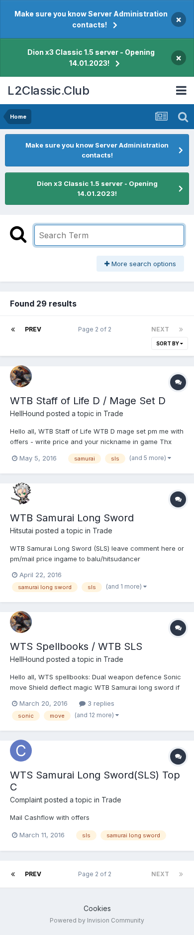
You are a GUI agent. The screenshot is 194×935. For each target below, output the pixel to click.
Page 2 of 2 (96, 329)
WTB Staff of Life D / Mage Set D (88, 401)
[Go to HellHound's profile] (21, 376)
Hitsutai (21, 530)
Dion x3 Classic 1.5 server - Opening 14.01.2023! (91, 57)
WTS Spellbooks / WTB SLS (76, 646)
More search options (142, 264)
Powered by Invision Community (97, 920)
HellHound (27, 413)
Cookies (97, 908)
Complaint (26, 799)
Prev (33, 329)
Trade (113, 413)
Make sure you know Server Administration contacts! (91, 19)
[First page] (13, 329)
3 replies (100, 703)
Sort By (168, 343)
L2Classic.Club (48, 90)
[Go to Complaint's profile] (21, 751)
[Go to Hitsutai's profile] (21, 493)
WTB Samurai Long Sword (72, 518)
